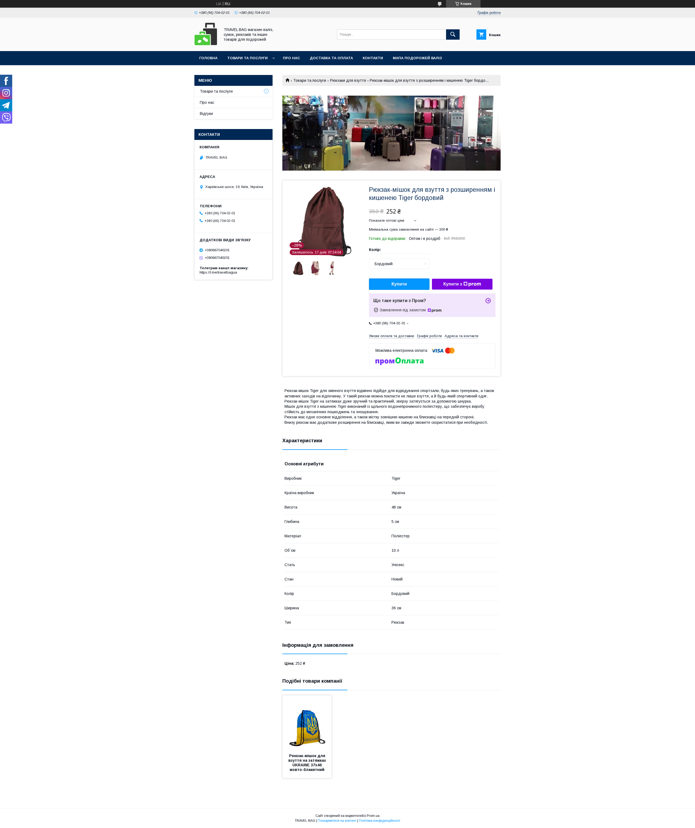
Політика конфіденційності (379, 821)
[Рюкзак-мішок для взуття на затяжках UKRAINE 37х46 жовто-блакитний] (307, 722)
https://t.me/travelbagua (218, 272)
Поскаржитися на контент (337, 821)
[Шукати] (453, 34)
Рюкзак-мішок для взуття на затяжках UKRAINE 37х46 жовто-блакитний (307, 763)
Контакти (373, 58)
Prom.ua (373, 816)
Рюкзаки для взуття (348, 80)
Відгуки (206, 113)
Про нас (291, 58)
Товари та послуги (247, 58)
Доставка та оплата (331, 58)
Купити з (452, 284)
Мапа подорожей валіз (417, 58)
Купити (399, 284)
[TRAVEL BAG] (205, 44)
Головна (208, 58)
